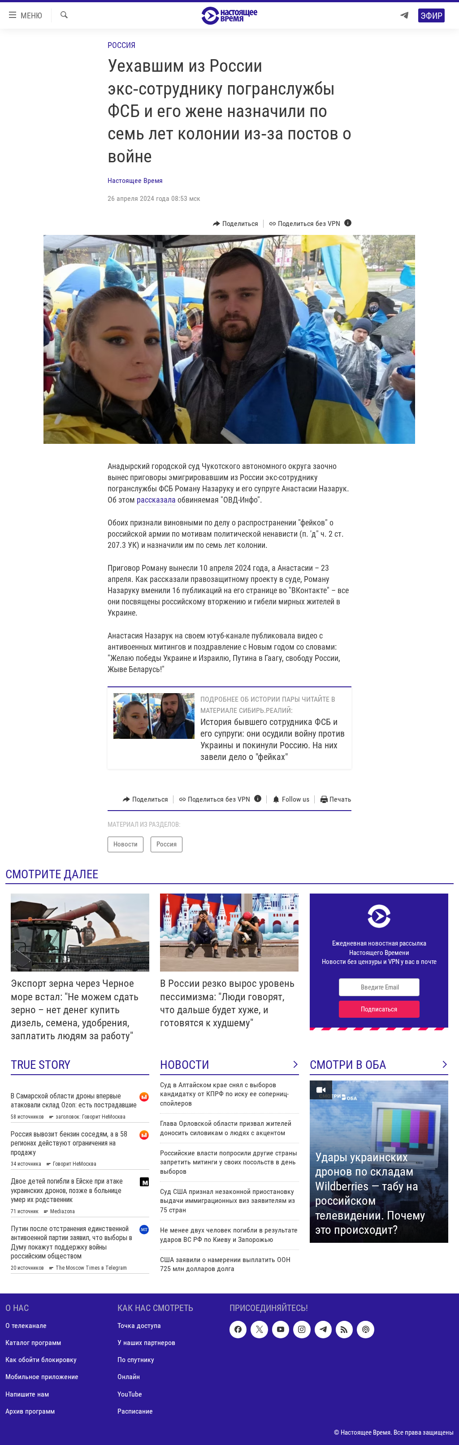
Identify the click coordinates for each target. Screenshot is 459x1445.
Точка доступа (139, 1326)
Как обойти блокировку (41, 1360)
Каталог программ (33, 1343)
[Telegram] (404, 15)
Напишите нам (27, 1394)
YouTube (129, 1394)
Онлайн (128, 1377)
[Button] (235, 224)
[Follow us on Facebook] (238, 1329)
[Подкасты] (365, 1329)
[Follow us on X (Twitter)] (259, 1329)
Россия (121, 45)
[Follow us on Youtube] (280, 1329)
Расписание (135, 1411)
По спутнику (135, 1360)
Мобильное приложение (41, 1377)
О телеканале (26, 1326)
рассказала (156, 499)
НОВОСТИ (184, 1065)
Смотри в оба (348, 1065)
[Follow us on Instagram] (301, 1329)
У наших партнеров (146, 1343)
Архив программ (30, 1411)
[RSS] (344, 1329)
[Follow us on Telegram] (323, 1329)
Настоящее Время (135, 180)
